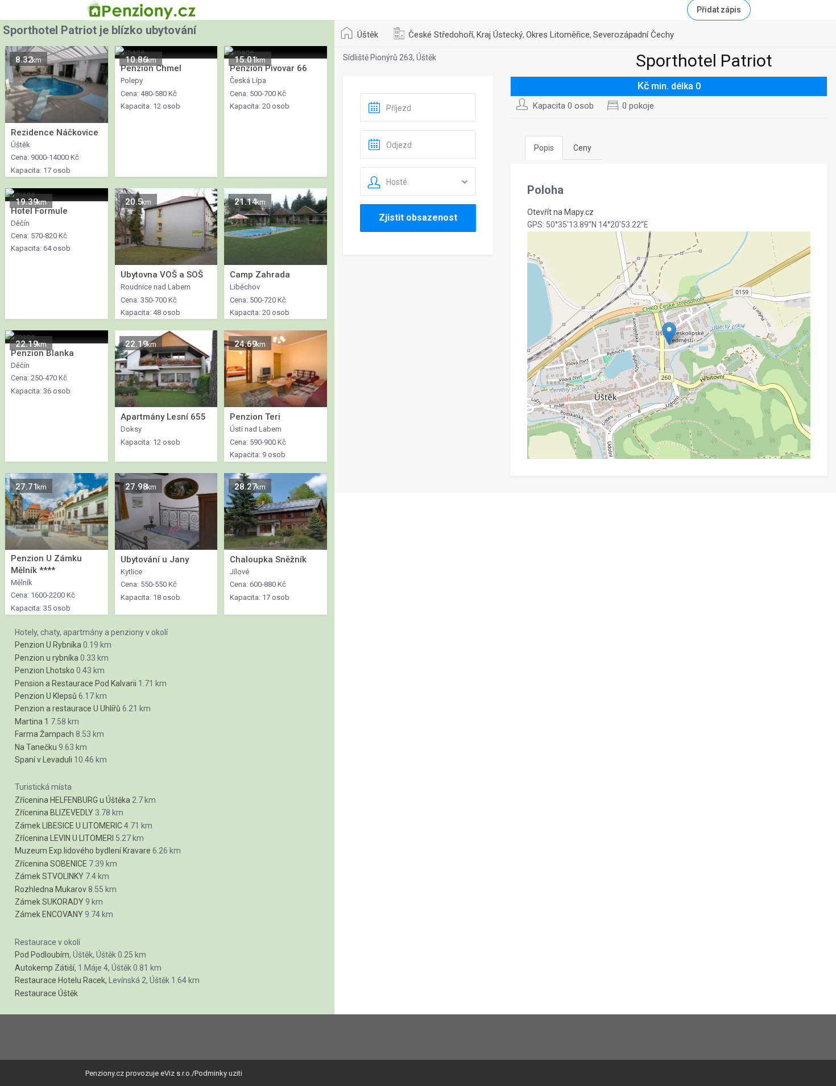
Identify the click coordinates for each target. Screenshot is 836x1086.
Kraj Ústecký (500, 35)
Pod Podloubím (42, 954)
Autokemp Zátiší (45, 967)
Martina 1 (32, 721)
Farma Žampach (44, 734)
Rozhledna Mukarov (50, 889)
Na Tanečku (36, 747)
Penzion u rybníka (46, 657)
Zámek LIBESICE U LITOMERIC (68, 825)
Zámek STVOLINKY (49, 876)
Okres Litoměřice (558, 35)
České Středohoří (440, 35)
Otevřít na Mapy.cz (560, 212)
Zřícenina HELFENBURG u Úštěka (72, 800)
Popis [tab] (544, 147)
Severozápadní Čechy (633, 35)
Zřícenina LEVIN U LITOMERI (64, 838)
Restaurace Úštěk (46, 993)
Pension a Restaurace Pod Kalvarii (75, 683)
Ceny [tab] (582, 147)
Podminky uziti (218, 1073)
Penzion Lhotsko (45, 670)
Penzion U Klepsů (46, 695)
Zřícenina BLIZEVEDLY (54, 812)
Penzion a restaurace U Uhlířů (68, 708)
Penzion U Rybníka (48, 644)
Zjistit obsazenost (418, 217)
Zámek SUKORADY (49, 901)
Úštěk (367, 35)
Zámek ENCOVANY (49, 914)
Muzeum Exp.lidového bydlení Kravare (83, 850)
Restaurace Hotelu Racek (60, 980)
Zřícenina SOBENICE (51, 863)
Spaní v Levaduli (43, 759)
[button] (669, 333)
